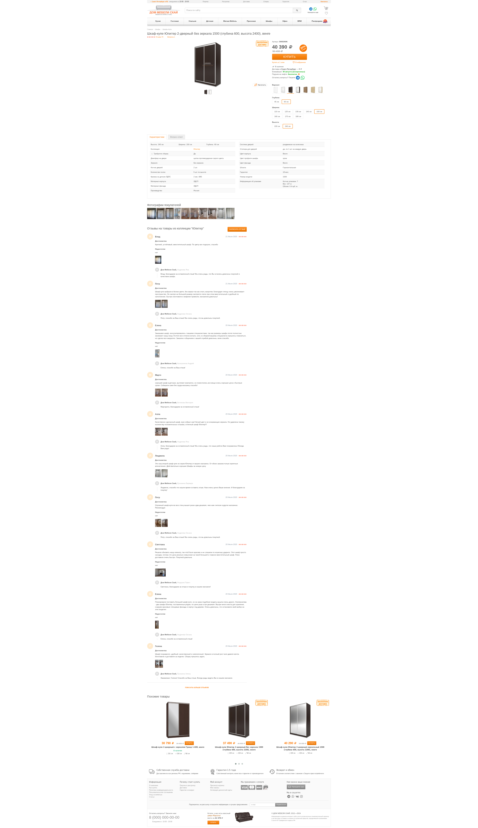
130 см (298, 112)
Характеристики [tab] (156, 137)
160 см (277, 116)
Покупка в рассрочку (187, 785)
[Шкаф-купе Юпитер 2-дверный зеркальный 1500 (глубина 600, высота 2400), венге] (300, 720)
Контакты (324, 1)
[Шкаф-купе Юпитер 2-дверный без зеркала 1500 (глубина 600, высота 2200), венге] (178, 720)
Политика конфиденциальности (161, 790)
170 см (288, 116)
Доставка (246, 1)
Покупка (205, 1)
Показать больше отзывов (197, 687)
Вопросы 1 (171, 37)
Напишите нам (297, 787)
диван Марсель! (214, 816)
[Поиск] (297, 10)
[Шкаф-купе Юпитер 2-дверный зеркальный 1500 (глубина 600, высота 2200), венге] (239, 720)
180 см (298, 116)
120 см (287, 112)
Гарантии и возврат (187, 790)
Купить (289, 56)
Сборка (266, 1)
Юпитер (197, 149)
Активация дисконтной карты (221, 790)
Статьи (151, 797)
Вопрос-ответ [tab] (176, 137)
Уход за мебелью (155, 795)
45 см (276, 102)
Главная (150, 29)
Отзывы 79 (159, 37)
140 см (309, 112)
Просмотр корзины (217, 785)
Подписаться (281, 805)
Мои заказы (214, 788)
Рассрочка (225, 1)
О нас (305, 1)
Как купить (153, 788)
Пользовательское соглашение (161, 792)
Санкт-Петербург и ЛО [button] (160, 1)
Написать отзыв (237, 229)
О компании (153, 785)
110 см (277, 112)
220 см (277, 126)
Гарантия (285, 1)
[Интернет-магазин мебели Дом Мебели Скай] (163, 10)
